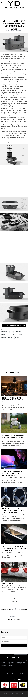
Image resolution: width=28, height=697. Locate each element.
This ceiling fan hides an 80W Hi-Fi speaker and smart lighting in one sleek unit (12, 400)
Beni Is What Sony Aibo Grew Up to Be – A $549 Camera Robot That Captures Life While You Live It (13, 437)
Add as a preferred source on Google (15, 325)
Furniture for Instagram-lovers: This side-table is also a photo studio (14, 609)
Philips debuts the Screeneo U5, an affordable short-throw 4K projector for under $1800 (14, 548)
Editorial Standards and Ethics (7, 668)
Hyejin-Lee (14, 601)
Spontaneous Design (8, 584)
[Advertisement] (14, 15)
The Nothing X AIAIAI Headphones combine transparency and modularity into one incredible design (14, 510)
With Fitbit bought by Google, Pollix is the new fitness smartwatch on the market (14, 618)
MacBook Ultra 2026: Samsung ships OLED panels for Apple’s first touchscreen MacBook (13, 473)
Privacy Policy (18, 668)
